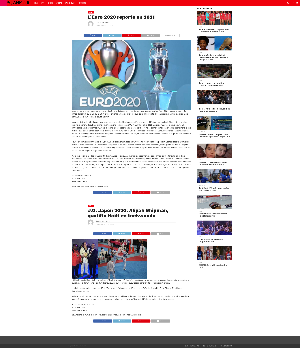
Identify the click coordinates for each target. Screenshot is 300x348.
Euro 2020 (89, 186)
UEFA (105, 186)
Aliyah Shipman (91, 315)
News (42, 3)
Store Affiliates (212, 346)
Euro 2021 (98, 186)
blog (186, 346)
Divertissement (70, 3)
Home (36, 3)
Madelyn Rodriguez (121, 315)
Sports (50, 3)
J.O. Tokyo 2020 (105, 315)
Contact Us (82, 3)
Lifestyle (59, 3)
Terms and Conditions (225, 346)
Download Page (194, 346)
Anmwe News (104, 22)
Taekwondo (135, 315)
